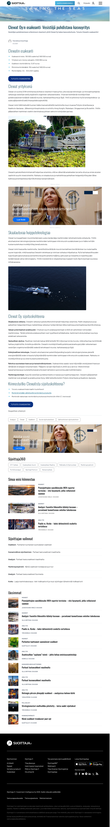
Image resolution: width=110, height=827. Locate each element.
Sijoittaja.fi (26, 646)
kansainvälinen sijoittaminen (31, 664)
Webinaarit (52, 766)
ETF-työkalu (14, 465)
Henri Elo (25, 658)
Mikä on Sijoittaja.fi (32, 769)
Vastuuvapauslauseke (15, 798)
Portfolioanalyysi (15, 470)
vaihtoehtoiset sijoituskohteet (68, 420)
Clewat (22, 420)
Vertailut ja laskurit (14, 769)
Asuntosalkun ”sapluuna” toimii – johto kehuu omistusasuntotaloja (49, 654)
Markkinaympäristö (87, 465)
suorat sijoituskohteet (46, 420)
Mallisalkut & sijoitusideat (67, 465)
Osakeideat (11, 772)
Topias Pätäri (26, 697)
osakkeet (32, 420)
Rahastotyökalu (47, 470)
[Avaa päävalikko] (100, 3)
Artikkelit (10, 763)
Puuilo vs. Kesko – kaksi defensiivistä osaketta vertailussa (46, 628)
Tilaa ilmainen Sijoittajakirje (58, 769)
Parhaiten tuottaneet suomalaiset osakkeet (40, 641)
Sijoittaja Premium (31, 470)
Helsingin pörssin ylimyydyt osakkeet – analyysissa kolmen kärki (48, 693)
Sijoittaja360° (53, 763)
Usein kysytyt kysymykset (34, 766)
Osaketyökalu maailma (47, 465)
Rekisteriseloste (46, 798)
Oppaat (9, 766)
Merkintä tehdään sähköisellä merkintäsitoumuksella (31, 393)
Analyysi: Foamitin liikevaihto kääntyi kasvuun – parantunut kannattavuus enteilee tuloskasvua (61, 616)
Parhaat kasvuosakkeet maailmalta (36, 680)
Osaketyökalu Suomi (29, 465)
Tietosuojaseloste (31, 798)
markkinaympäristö (28, 715)
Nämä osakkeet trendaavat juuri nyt (36, 718)
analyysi (13, 420)
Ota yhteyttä (29, 772)
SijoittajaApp (52, 772)
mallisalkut (26, 703)
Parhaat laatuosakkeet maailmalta (36, 667)
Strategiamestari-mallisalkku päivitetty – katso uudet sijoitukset (49, 705)
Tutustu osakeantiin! (20, 79)
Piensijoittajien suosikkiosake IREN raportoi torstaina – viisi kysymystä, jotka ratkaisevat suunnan (59, 602)
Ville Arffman (26, 620)
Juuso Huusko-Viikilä (28, 607)
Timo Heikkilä (26, 633)
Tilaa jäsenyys (30, 763)
